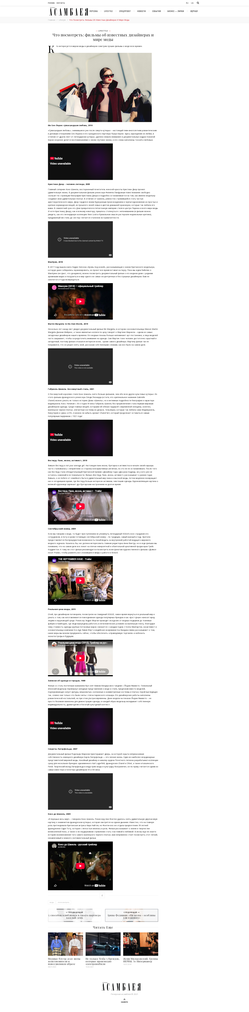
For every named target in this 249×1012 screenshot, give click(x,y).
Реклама (51, 3)
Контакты (61, 3)
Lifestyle (108, 11)
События (156, 11)
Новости (141, 11)
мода (52, 902)
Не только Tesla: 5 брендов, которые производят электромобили (103, 961)
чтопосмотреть (63, 902)
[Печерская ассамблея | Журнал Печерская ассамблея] (68, 11)
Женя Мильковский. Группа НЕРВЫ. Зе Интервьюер (140, 960)
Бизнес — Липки (175, 11)
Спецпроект (125, 11)
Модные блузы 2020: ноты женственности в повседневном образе (64, 961)
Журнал (194, 11)
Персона (94, 11)
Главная (51, 20)
